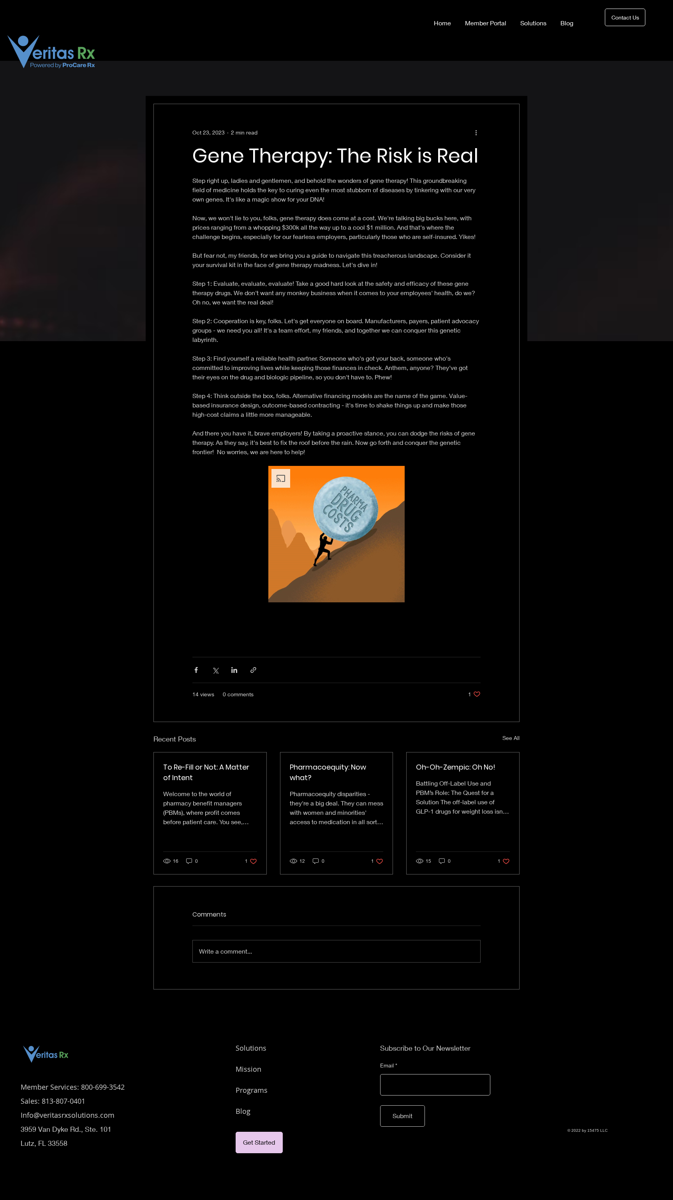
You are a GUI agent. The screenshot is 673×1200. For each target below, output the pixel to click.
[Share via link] (253, 670)
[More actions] (476, 132)
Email (387, 1065)
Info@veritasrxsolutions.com (68, 1115)
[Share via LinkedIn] (234, 670)
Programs (252, 1090)
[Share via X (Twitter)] (215, 670)
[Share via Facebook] (196, 670)
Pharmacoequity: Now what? (328, 772)
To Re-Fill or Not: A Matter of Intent (206, 772)
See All (511, 738)
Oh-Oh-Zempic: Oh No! (455, 767)
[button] (336, 534)
